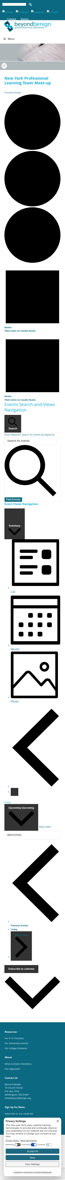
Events (24, 18)
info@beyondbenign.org (18, 1098)
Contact (11, 18)
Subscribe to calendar (21, 969)
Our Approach (12, 1068)
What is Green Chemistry (18, 1063)
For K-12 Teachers (14, 1038)
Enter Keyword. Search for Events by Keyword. (30, 434)
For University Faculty (16, 1043)
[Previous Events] (35, 786)
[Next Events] (14, 792)
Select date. (45, 826)
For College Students (16, 1048)
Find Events (13, 499)
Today (7, 802)
